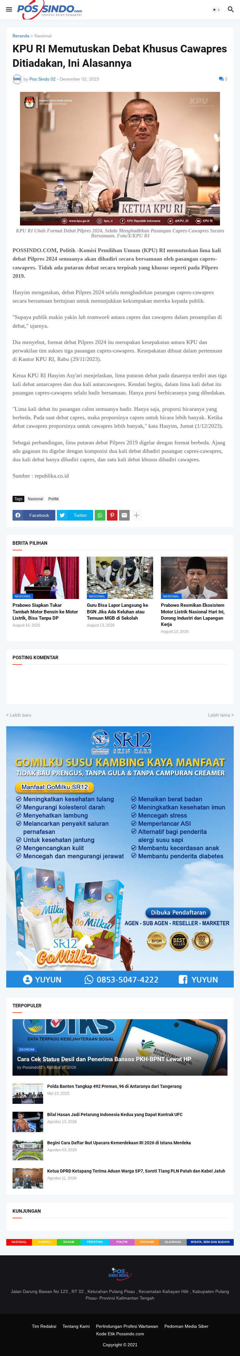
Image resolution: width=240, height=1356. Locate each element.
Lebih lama (219, 715)
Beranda (20, 36)
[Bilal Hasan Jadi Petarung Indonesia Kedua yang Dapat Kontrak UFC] (27, 1122)
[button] (8, 9)
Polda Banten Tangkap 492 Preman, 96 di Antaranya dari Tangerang (114, 1086)
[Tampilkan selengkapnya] (136, 515)
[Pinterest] (112, 515)
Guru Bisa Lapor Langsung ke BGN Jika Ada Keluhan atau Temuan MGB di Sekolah (117, 611)
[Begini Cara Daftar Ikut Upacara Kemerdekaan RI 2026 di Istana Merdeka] (27, 1150)
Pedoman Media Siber (186, 1326)
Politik (53, 499)
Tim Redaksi (44, 1326)
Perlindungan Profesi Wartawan (127, 1326)
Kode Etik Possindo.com (120, 1333)
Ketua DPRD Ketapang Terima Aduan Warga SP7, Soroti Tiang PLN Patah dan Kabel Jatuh (136, 1170)
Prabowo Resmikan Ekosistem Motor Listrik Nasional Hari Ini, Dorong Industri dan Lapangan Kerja (193, 614)
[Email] (124, 515)
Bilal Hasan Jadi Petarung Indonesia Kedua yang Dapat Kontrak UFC (114, 1114)
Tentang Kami (76, 1326)
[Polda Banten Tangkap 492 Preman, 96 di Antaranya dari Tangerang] (27, 1093)
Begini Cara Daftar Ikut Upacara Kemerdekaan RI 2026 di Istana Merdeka (119, 1142)
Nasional (43, 36)
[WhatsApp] (100, 515)
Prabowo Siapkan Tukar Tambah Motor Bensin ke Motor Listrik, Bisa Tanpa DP (45, 611)
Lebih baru (20, 715)
